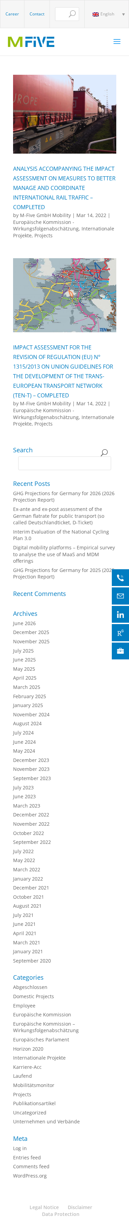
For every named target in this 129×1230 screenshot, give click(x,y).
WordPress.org (30, 1175)
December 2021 (31, 887)
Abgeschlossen (30, 987)
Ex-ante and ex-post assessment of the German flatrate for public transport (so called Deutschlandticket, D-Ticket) (58, 516)
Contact (37, 14)
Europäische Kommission (42, 1014)
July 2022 (23, 851)
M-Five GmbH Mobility (45, 215)
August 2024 (27, 723)
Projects (43, 235)
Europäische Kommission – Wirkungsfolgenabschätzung (46, 1027)
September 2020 (32, 960)
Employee (24, 1005)
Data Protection (60, 1214)
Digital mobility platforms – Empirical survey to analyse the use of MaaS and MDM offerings (64, 554)
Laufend (22, 1076)
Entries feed (27, 1157)
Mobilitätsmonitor (33, 1085)
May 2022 (24, 860)
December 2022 (31, 814)
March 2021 (26, 942)
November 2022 (31, 824)
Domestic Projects (33, 996)
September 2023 (32, 778)
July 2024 (23, 732)
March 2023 (26, 805)
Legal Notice (44, 1207)
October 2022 (28, 833)
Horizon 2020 (28, 1049)
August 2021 (27, 906)
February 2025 (29, 696)
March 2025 (26, 687)
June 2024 (24, 742)
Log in (20, 1148)
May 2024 (24, 751)
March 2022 (26, 869)
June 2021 (24, 924)
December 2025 (31, 632)
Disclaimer (80, 1207)
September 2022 (32, 842)
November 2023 (31, 769)
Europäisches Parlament (41, 1039)
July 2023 (23, 787)
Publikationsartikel (34, 1103)
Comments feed (31, 1166)
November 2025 (31, 641)
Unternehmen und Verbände (46, 1121)
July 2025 (23, 650)
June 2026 (24, 623)
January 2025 (28, 705)
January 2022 (28, 878)
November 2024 (31, 714)
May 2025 (24, 669)
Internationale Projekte (39, 1057)
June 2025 (24, 659)
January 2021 (28, 951)
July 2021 (23, 915)
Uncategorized (29, 1112)
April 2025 (24, 677)
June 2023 (24, 796)
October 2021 (28, 897)
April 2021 (24, 933)
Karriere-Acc (27, 1067)
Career (12, 14)
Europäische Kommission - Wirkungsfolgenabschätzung (46, 225)
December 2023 (31, 760)
